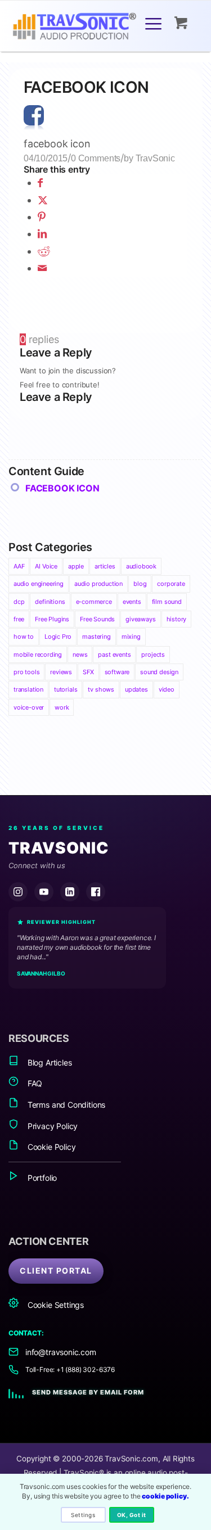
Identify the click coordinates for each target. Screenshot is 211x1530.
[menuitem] (155, 23)
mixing (131, 636)
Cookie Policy (50, 1147)
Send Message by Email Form (88, 1392)
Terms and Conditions (65, 1104)
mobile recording (38, 654)
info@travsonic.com (60, 1352)
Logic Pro (57, 636)
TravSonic (155, 158)
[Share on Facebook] (40, 182)
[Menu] (153, 23)
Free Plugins (52, 619)
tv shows (101, 689)
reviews (61, 672)
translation (28, 689)
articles (105, 566)
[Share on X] (43, 200)
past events (114, 654)
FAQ (33, 1083)
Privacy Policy (51, 1126)
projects (153, 654)
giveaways (140, 619)
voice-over (29, 707)
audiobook (141, 566)
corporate (171, 584)
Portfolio (41, 1178)
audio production (98, 584)
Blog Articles (48, 1062)
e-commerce (94, 602)
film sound (167, 602)
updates (136, 689)
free (19, 619)
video (166, 689)
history (177, 619)
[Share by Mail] (42, 268)
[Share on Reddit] (44, 251)
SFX (88, 672)
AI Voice (46, 566)
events (132, 602)
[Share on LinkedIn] (42, 234)
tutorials (65, 689)
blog (139, 584)
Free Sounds (97, 619)
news (80, 654)
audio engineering (39, 584)
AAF (19, 566)
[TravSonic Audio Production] (86, 28)
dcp (19, 602)
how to (24, 636)
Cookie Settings (54, 1305)
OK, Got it (131, 1514)
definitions (50, 602)
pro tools (26, 672)
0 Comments (95, 158)
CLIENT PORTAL (56, 1270)
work (62, 707)
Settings (83, 1514)
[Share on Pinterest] (42, 217)
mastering (96, 636)
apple (76, 566)
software (117, 672)
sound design (159, 672)
